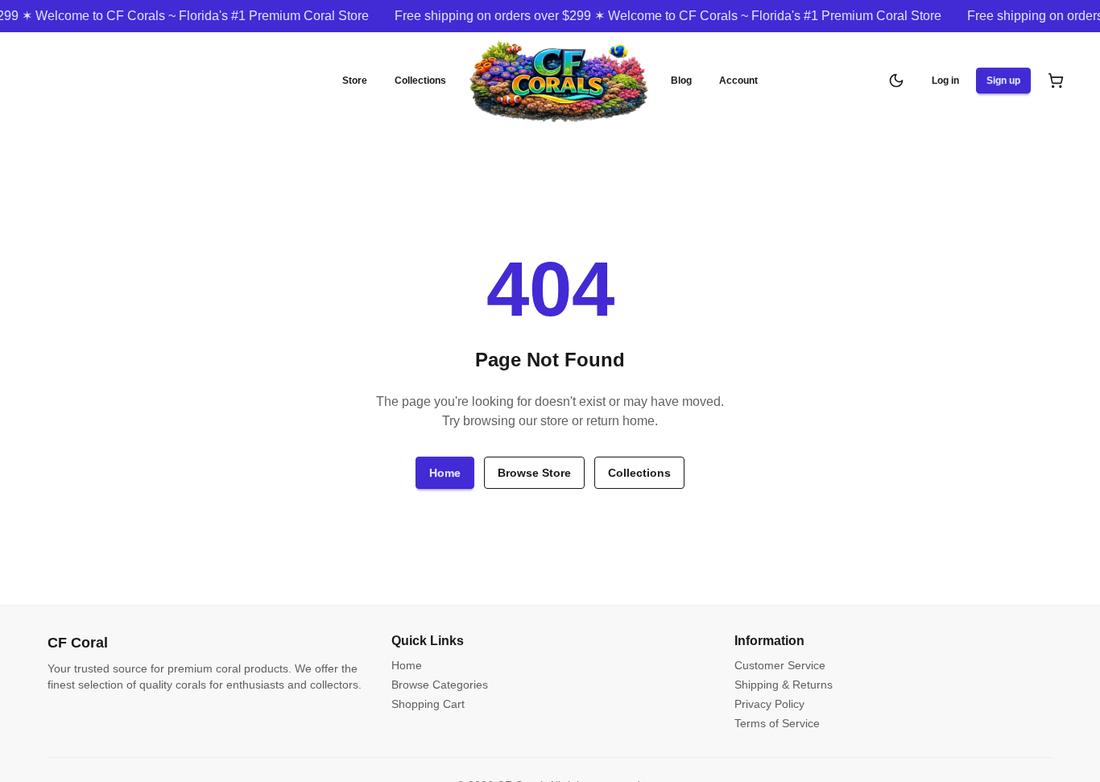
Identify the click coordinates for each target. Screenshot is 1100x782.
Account (738, 80)
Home (445, 472)
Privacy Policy (769, 703)
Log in (945, 80)
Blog (681, 80)
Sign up (1003, 80)
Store (354, 80)
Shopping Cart (428, 703)
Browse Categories (439, 684)
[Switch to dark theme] (896, 80)
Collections (420, 80)
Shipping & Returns (783, 684)
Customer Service (779, 665)
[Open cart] (1055, 80)
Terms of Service (777, 723)
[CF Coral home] (559, 80)
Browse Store (534, 472)
